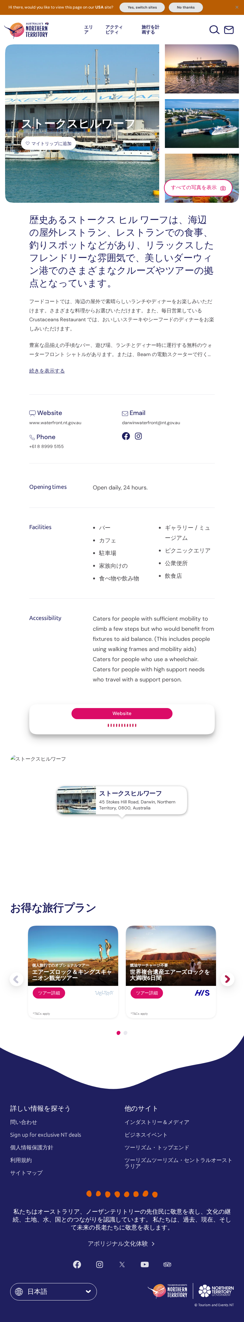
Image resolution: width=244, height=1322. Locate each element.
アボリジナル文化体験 (118, 1243)
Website (122, 713)
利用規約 (21, 1160)
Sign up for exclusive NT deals (45, 1135)
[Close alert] (237, 7)
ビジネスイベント (146, 1135)
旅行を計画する (150, 29)
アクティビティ (114, 29)
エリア (88, 29)
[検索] (214, 30)
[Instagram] (100, 1264)
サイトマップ (26, 1173)
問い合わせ (23, 1122)
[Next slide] (227, 979)
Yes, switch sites (142, 7)
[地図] (26, 29)
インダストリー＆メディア (157, 1122)
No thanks (186, 7)
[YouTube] (145, 1264)
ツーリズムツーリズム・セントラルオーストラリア (179, 1163)
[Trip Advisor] (167, 1264)
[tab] (118, 1033)
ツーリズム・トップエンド (157, 1147)
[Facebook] (77, 1264)
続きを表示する (47, 370)
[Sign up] (229, 30)
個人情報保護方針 (31, 1147)
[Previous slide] (17, 979)
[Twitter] (122, 1264)
